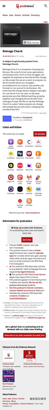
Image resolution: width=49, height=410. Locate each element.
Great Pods (20, 158)
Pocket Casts (19, 182)
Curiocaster (29, 146)
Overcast (38, 170)
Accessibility (14, 404)
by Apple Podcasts (26, 271)
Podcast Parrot (38, 182)
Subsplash (27, 117)
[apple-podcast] (31, 43)
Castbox (20, 146)
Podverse (20, 193)
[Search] (46, 7)
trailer (38, 250)
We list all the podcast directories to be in (25, 283)
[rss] (45, 399)
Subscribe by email (38, 194)
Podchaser (11, 193)
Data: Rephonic (41, 56)
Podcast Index (29, 182)
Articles (25, 15)
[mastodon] (31, 399)
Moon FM (29, 170)
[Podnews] (17, 6)
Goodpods (11, 158)
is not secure (39, 274)
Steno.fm (29, 193)
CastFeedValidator (18, 298)
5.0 (12, 56)
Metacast (20, 170)
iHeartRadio (29, 158)
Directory (35, 15)
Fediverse (38, 146)
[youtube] (39, 399)
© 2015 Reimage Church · (33, 113)
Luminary (10, 170)
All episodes (40, 134)
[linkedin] (36, 399)
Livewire (13, 295)
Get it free (27, 240)
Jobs (11, 15)
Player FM (10, 181)
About (13, 401)
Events (18, 15)
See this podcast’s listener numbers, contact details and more (26, 289)
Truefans (22, 295)
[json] (42, 399)
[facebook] (34, 399)
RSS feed (29, 205)
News (5, 15)
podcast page (18, 316)
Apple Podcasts (11, 147)
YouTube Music (20, 206)
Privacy (5, 404)
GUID (19, 245)
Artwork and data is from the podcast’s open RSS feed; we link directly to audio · (24, 113)
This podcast (23, 120)
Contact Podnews (26, 404)
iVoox (38, 158)
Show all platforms (33, 213)
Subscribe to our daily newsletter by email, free (24, 335)
